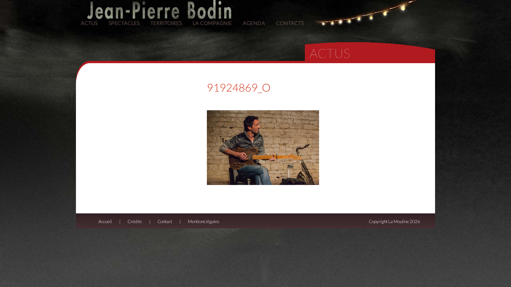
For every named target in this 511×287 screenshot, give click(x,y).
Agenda (254, 23)
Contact (164, 221)
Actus (89, 23)
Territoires (166, 23)
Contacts (290, 23)
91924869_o (238, 87)
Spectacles (124, 23)
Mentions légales (203, 221)
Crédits (135, 221)
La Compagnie (212, 23)
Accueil (105, 221)
